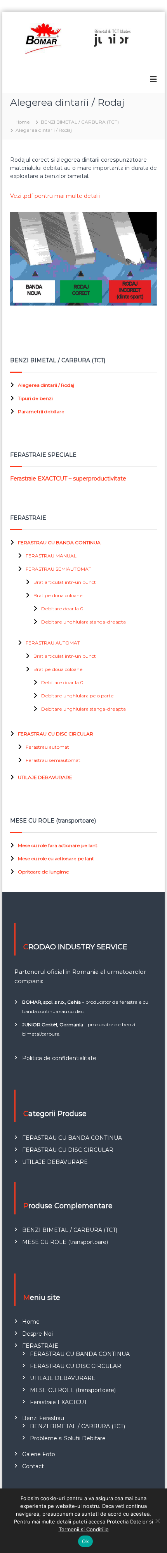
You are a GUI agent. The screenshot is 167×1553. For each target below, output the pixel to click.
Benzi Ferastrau (43, 1418)
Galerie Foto (38, 1454)
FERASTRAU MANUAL (51, 556)
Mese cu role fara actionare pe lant (57, 845)
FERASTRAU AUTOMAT (53, 643)
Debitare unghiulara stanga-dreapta (83, 622)
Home (31, 1321)
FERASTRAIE (40, 1345)
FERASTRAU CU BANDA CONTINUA (59, 542)
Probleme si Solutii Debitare (68, 1438)
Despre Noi (37, 1333)
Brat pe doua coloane (58, 595)
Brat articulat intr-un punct (64, 582)
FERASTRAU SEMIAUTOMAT (58, 569)
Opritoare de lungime (43, 872)
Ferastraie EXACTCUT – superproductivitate (68, 478)
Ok (85, 1541)
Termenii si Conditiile (84, 1529)
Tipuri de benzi (35, 398)
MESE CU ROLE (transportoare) (65, 1242)
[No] (157, 1521)
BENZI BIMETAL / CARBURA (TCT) (69, 1229)
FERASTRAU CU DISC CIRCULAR (55, 734)
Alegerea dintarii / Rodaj (46, 385)
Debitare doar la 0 (62, 608)
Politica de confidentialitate (59, 1058)
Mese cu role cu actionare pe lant (56, 858)
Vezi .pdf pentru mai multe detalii (55, 195)
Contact (33, 1466)
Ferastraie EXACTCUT (58, 1402)
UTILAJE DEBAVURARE (45, 777)
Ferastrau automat (47, 747)
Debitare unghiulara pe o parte (77, 696)
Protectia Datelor (127, 1521)
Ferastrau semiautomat (53, 760)
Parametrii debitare (41, 411)
